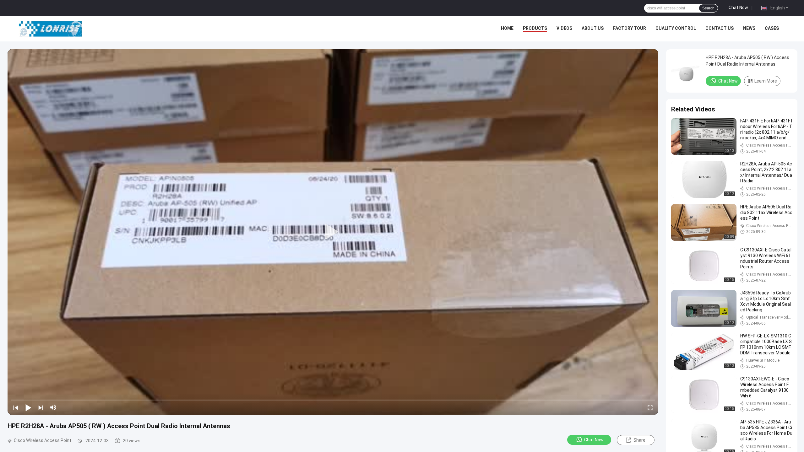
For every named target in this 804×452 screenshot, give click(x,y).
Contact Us (719, 28)
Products (535, 28)
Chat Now (738, 7)
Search (708, 8)
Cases (772, 28)
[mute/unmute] (53, 407)
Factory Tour (629, 28)
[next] (41, 407)
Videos (564, 28)
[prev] (15, 407)
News (749, 28)
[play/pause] (28, 407)
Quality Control (675, 28)
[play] (333, 232)
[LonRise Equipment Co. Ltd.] (50, 28)
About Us (593, 28)
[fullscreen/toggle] (650, 407)
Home (507, 28)
